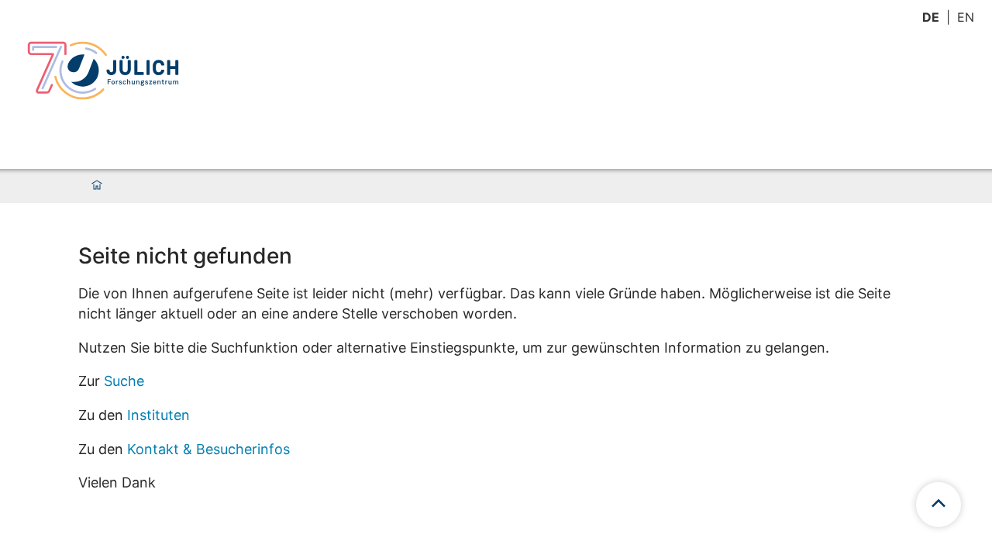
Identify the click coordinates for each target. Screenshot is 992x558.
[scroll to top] (938, 504)
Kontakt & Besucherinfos (208, 449)
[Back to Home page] (103, 70)
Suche (124, 381)
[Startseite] (97, 186)
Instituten (158, 415)
